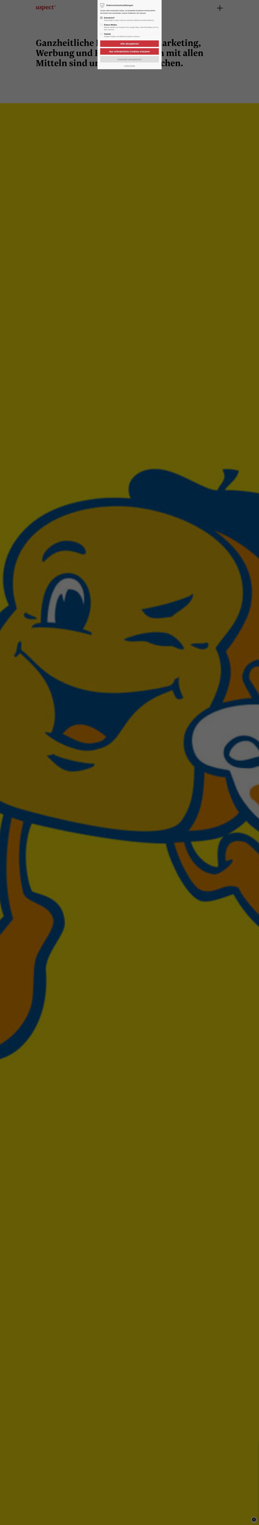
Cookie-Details (129, 66)
